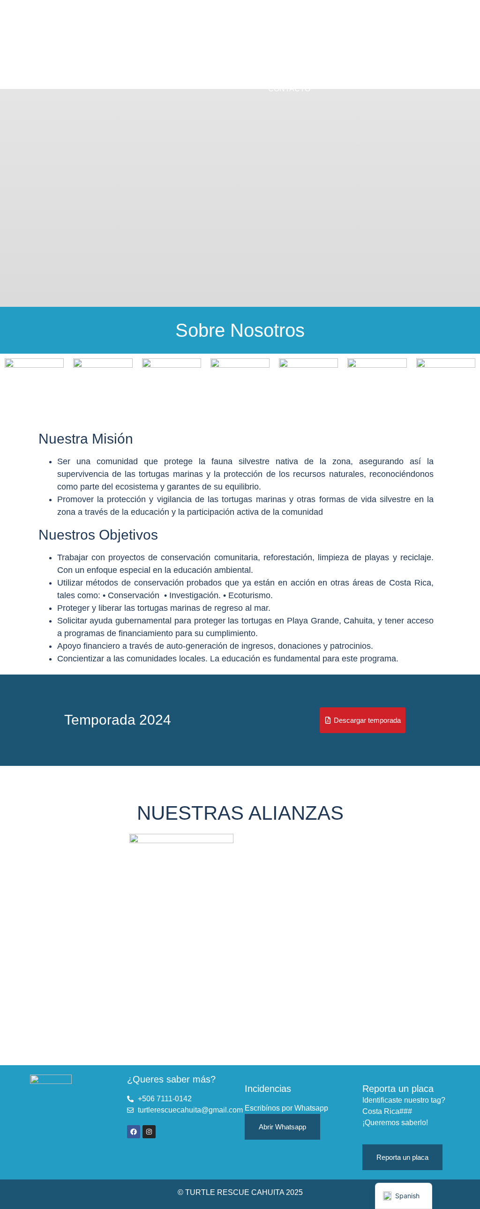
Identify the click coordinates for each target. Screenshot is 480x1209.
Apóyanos (248, 75)
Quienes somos (274, 34)
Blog (295, 75)
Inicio (214, 34)
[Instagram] (149, 1131)
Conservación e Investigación (241, 62)
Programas (281, 48)
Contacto (289, 89)
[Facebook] (133, 1131)
